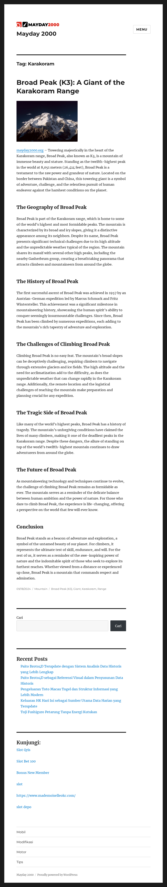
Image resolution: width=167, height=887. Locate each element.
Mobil (20, 832)
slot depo (23, 807)
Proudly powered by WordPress (57, 875)
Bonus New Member (32, 773)
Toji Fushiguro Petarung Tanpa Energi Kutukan (59, 712)
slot (19, 784)
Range (102, 588)
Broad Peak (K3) (61, 588)
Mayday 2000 (36, 33)
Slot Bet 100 (26, 761)
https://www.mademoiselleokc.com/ (46, 795)
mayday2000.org (30, 150)
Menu (141, 29)
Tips (19, 862)
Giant (77, 588)
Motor (21, 852)
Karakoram (89, 588)
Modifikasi (24, 842)
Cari (19, 618)
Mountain (40, 588)
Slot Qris (23, 750)
